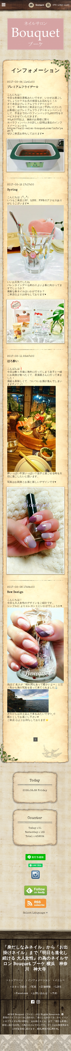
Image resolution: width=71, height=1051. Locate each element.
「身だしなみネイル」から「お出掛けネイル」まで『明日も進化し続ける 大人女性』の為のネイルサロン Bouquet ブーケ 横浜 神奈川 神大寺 (35, 959)
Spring (12, 190)
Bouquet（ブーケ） (25, 1015)
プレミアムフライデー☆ (23, 87)
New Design (15, 592)
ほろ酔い (13, 361)
